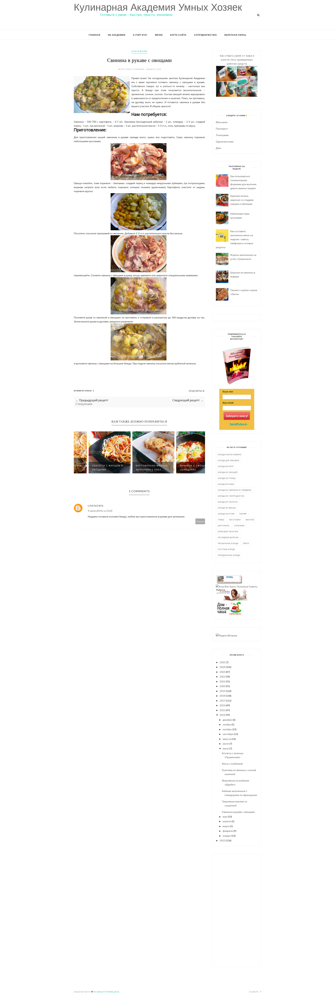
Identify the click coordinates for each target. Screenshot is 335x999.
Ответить (200, 521)
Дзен (218, 147)
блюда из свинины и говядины (234, 490)
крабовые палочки (228, 531)
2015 (222, 710)
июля (226, 743)
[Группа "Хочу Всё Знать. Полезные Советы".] (236, 586)
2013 (222, 840)
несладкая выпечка (228, 537)
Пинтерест (222, 128)
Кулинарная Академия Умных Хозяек (158, 7)
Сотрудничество (205, 35)
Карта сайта (178, 35)
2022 (222, 676)
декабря (227, 719)
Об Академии (116, 35)
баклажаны (139, 51)
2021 (222, 681)
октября (227, 729)
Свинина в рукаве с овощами (238, 811)
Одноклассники (224, 141)
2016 (222, 705)
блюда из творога (228, 502)
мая (225, 816)
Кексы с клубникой (232, 763)
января (227, 835)
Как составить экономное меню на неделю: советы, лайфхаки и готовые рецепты (234, 239)
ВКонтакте (222, 122)
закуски (249, 519)
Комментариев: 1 (84, 391)
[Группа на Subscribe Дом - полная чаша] (229, 613)
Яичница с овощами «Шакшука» (181, 467)
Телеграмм (222, 135)
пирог (246, 543)
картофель (223, 525)
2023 (222, 671)
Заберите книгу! (237, 416)
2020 (222, 686)
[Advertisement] (237, 910)
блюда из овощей (227, 472)
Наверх (254, 991)
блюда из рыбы (226, 484)
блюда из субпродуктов (231, 496)
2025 (222, 662)
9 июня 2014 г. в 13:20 (100, 510)
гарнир (243, 513)
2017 (222, 700)
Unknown (95, 505)
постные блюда (226, 549)
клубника (239, 525)
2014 (222, 714)
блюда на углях (226, 513)
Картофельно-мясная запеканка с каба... (138, 467)
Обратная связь (235, 35)
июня (226, 748)
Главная (94, 35)
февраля (228, 830)
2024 (222, 666)
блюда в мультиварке (229, 454)
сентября (228, 734)
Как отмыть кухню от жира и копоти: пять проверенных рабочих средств (237, 59)
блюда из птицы (227, 478)
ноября (227, 724)
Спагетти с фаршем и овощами (93, 467)
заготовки (235, 519)
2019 (222, 691)
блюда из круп (226, 466)
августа (227, 738)
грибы (221, 519)
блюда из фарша (227, 507)
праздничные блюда (229, 555)
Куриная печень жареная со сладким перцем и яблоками (242, 199)
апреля (227, 821)
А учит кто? (140, 35)
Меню (159, 35)
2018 (222, 695)
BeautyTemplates (108, 991)
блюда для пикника (228, 460)
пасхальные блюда (228, 543)
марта (226, 826)
